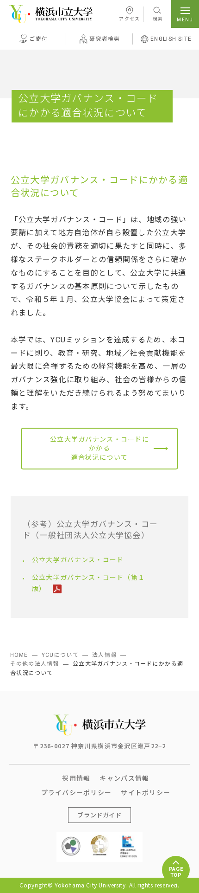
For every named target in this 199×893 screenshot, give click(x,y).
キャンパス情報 (124, 778)
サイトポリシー (145, 792)
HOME (19, 655)
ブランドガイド (99, 814)
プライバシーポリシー (76, 792)
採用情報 (76, 778)
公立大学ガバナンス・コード (78, 560)
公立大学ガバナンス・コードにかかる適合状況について (99, 448)
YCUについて (60, 655)
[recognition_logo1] (71, 838)
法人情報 (104, 655)
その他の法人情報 (34, 664)
